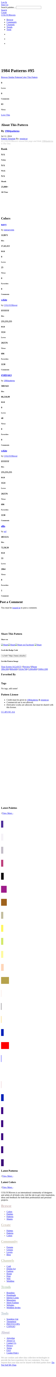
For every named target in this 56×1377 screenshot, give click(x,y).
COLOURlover (10, 305)
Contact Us (11, 1343)
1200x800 (32, 669)
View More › (7, 813)
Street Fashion (13, 1302)
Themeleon (11, 1321)
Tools (9, 29)
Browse (10, 20)
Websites (10, 1305)
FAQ (9, 1350)
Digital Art (11, 1269)
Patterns (10, 1216)
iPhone (34, 667)
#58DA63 (6, 375)
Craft (9, 1266)
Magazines (11, 1300)
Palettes (10, 1214)
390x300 (5, 669)
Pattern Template (8, 138)
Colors (9, 1211)
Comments (5, 99)
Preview (26, 667)
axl (5, 531)
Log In (4, 2)
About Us (11, 1340)
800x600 (13, 669)
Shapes (10, 1219)
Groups (10, 1250)
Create (4, 12)
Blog (9, 1254)
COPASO (11, 1326)
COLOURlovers (8, 15)
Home (9, 1274)
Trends (9, 27)
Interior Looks (13, 1298)
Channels (11, 24)
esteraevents (9, 230)
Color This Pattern (30, 77)
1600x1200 (43, 669)
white (4, 299)
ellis (3, 526)
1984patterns (12, 131)
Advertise (11, 1338)
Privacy (10, 1345)
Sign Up (4, 5)
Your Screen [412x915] (11, 667)
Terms (9, 1348)
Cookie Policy (13, 1353)
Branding (11, 1293)
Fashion (10, 1271)
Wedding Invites (14, 1307)
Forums (10, 1247)
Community (12, 22)
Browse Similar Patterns (11, 77)
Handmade (11, 1295)
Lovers (10, 1252)
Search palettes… (8, 7)
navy (4, 224)
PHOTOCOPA (13, 1324)
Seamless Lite (12, 1319)
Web (8, 1278)
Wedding (10, 1281)
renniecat (23, 138)
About (5, 1332)
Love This (5, 115)
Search (4, 10)
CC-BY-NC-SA (8, 712)
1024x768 (22, 669)
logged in (16, 608)
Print (9, 1276)
